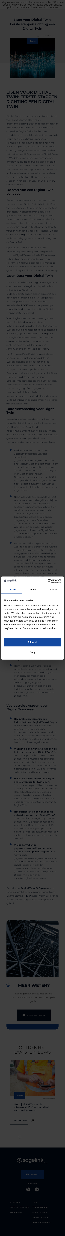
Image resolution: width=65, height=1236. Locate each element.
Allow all (32, 642)
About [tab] (53, 589)
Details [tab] (32, 589)
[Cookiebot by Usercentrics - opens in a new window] (47, 581)
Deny (32, 652)
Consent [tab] (11, 589)
